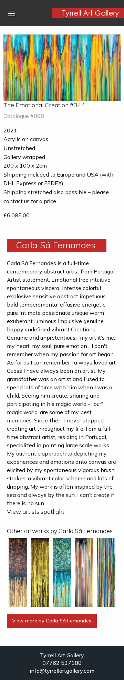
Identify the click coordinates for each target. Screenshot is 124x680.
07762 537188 (62, 662)
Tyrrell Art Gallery (62, 655)
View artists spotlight (35, 511)
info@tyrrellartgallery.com (62, 670)
